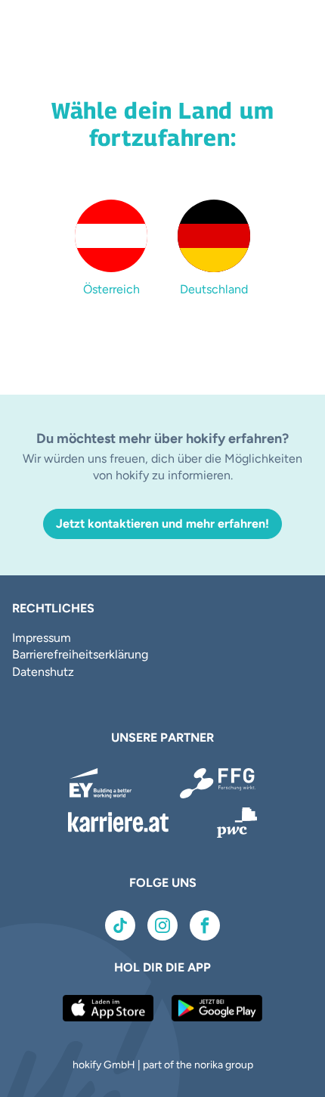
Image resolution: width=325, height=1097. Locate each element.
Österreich (111, 289)
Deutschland (214, 289)
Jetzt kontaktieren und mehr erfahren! (162, 523)
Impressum (41, 638)
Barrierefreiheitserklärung (80, 654)
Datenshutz (43, 672)
